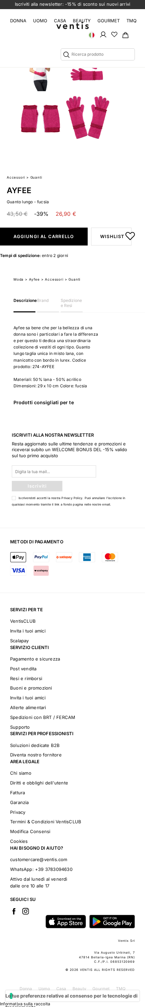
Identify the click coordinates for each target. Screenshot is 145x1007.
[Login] (103, 34)
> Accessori (52, 279)
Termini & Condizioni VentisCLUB (45, 821)
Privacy (17, 812)
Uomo (40, 20)
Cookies (19, 841)
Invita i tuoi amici (28, 631)
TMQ (131, 20)
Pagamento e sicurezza (35, 659)
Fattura (17, 792)
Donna (18, 20)
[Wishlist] (114, 34)
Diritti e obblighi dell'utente (39, 782)
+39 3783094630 (53, 869)
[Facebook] (14, 911)
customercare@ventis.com (38, 859)
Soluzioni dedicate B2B (35, 745)
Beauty (82, 20)
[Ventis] (72, 25)
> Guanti (72, 279)
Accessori (16, 177)
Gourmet (108, 20)
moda (18, 279)
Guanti (36, 177)
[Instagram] (25, 911)
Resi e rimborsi (26, 678)
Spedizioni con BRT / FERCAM (42, 717)
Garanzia (19, 802)
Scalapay (19, 640)
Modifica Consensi (30, 831)
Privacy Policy (71, 498)
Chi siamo (20, 773)
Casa (60, 20)
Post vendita (23, 668)
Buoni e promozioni (31, 688)
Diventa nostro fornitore (36, 754)
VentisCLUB (23, 621)
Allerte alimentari (28, 707)
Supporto (20, 727)
